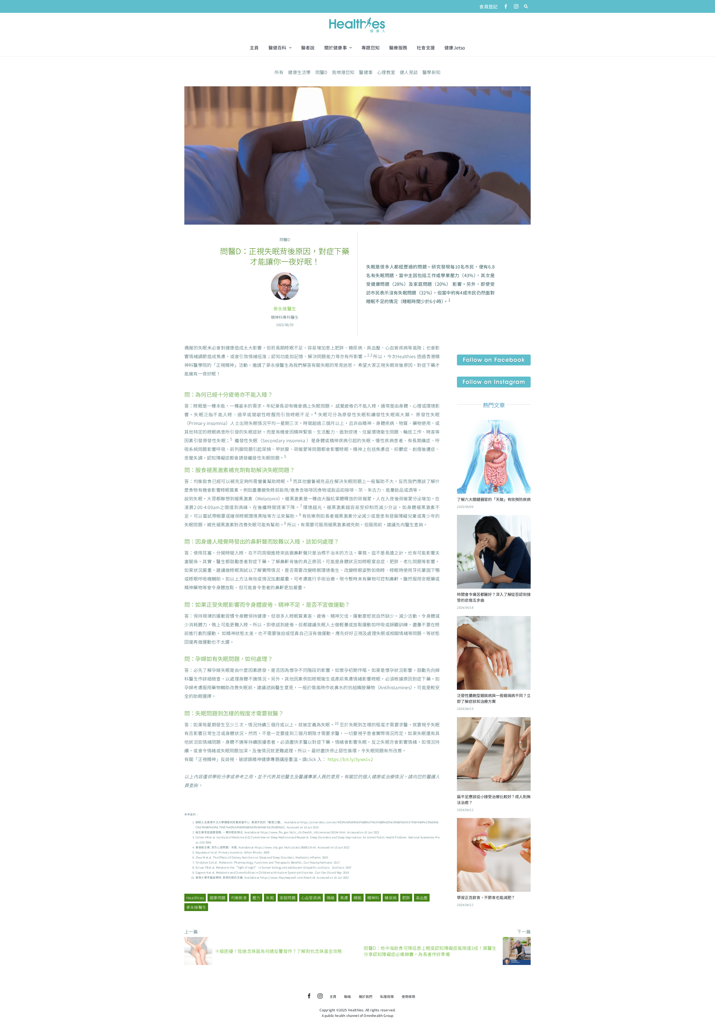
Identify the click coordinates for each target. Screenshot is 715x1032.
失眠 (270, 897)
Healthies (195, 897)
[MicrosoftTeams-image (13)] (494, 378)
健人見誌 (409, 72)
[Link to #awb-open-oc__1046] (526, 6)
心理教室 (386, 72)
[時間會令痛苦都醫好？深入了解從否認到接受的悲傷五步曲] (494, 519)
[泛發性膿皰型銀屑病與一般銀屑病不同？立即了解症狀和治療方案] (494, 620)
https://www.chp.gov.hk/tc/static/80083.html (285, 847)
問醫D (321, 72)
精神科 (373, 897)
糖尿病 (391, 897)
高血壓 (422, 897)
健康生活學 (299, 72)
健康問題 (217, 897)
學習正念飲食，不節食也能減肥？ (486, 897)
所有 (279, 72)
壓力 (256, 897)
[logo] (357, 18)
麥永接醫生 (284, 308)
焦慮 (344, 897)
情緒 (330, 897)
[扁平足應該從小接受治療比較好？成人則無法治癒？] (494, 721)
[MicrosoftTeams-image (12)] (494, 356)
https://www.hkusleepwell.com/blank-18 (287, 877)
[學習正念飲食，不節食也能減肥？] (494, 822)
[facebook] (506, 6)
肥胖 (406, 897)
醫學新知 (431, 72)
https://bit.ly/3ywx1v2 (350, 759)
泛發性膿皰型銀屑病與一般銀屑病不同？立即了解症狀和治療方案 (493, 698)
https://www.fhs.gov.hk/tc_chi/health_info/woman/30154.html (303, 832)
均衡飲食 (239, 897)
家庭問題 (287, 897)
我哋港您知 (343, 72)
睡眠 (357, 897)
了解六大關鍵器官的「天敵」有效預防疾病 (493, 499)
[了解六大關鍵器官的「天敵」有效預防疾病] (494, 424)
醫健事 (366, 72)
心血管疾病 (311, 897)
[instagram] (516, 6)
